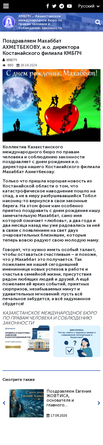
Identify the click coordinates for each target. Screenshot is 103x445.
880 (10, 65)
